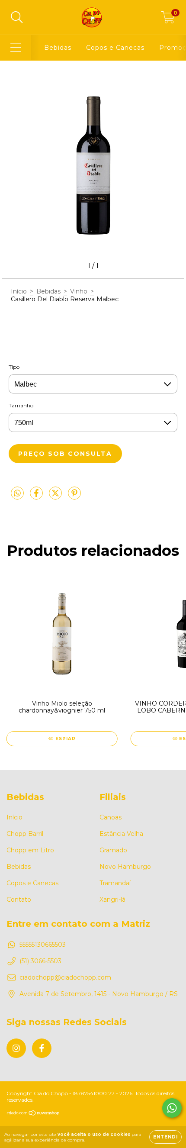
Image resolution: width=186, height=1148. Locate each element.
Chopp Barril (24, 834)
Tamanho (21, 405)
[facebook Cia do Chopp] (41, 1048)
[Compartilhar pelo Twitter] (56, 496)
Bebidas (57, 48)
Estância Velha (121, 834)
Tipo (14, 367)
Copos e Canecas (115, 48)
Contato (18, 899)
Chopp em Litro (30, 850)
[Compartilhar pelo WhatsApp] (17, 493)
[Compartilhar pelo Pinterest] (74, 496)
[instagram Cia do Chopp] (16, 1048)
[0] (168, 19)
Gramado (113, 850)
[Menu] (16, 48)
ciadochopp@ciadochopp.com (65, 977)
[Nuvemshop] (33, 1114)
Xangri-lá (112, 899)
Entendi (165, 1137)
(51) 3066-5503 (40, 961)
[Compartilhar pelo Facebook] (37, 496)
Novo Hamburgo (125, 867)
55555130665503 (42, 944)
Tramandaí (115, 883)
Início (19, 291)
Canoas (110, 817)
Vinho (78, 291)
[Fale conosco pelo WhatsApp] (172, 1108)
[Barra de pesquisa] (16, 17)
